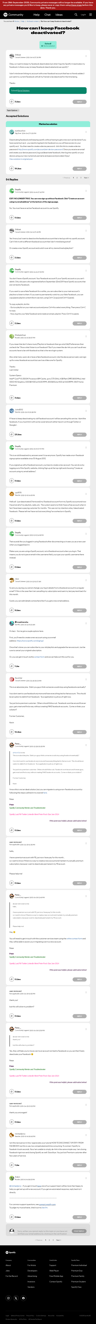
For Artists (32, 1265)
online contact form (74, 938)
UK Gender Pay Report (35, 1319)
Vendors (31, 1287)
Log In (83, 14)
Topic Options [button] (12, 110)
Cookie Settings (41, 1316)
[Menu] (90, 14)
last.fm (45, 1207)
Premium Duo (77, 1270)
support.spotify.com (47, 1204)
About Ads (51, 1316)
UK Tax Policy (23, 1319)
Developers (32, 1270)
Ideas (59, 15)
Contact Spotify (55, 1281)
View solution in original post (21, 159)
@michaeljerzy (15, 1186)
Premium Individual (79, 1265)
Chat (47, 15)
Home (16, 21)
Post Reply (79, 1231)
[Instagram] (8, 1298)
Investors (31, 1281)
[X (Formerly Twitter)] (16, 1298)
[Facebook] (23, 1298)
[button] (86, 56)
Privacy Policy (30, 1316)
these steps (76, 5)
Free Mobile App (56, 1276)
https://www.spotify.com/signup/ (30, 640)
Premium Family (77, 1276)
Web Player (54, 1270)
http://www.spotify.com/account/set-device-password (40, 149)
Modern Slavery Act (11, 1319)
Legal (7, 1316)
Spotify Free (76, 1287)
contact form (39, 657)
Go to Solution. (24, 90)
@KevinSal (16, 752)
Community (15, 15)
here (39, 1186)
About (8, 1265)
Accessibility (60, 1316)
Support (52, 1265)
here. (45, 792)
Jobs (8, 1270)
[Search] (76, 14)
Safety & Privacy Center (18, 1316)
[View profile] (11, 56)
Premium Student (78, 1281)
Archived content (33, 21)
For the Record (12, 1276)
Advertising (32, 1276)
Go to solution (49, 46)
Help (36, 15)
